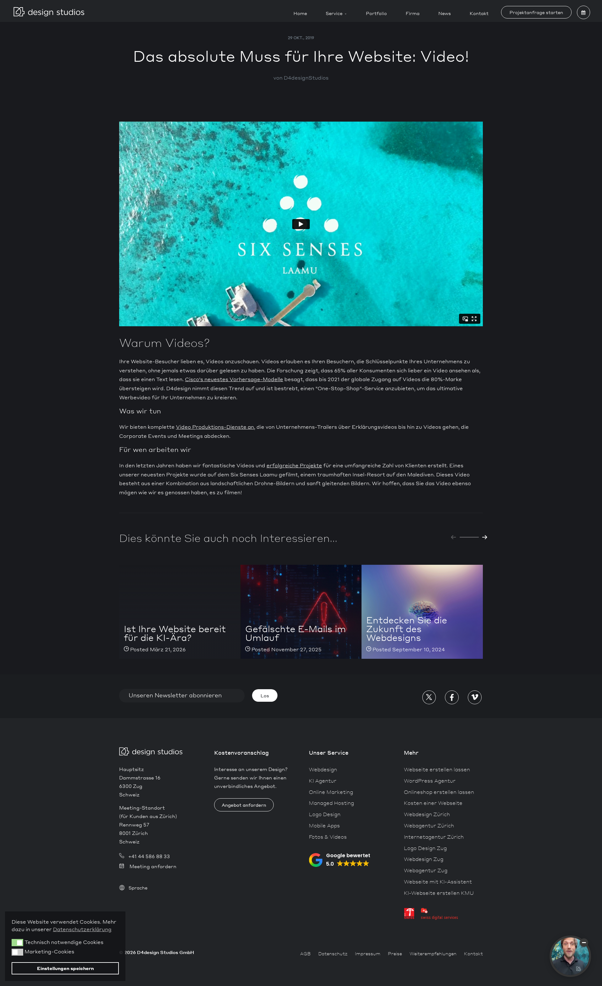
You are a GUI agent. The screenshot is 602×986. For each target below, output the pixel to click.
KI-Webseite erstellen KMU (439, 892)
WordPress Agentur (430, 780)
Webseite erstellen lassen (437, 769)
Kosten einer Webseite (433, 803)
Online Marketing (331, 792)
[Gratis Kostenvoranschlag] (583, 12)
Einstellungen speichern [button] (65, 968)
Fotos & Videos (328, 836)
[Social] (429, 697)
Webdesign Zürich (427, 814)
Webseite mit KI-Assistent (438, 881)
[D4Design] (48, 11)
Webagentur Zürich (429, 825)
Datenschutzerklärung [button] (82, 929)
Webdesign (323, 769)
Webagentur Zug (425, 870)
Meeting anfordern (153, 866)
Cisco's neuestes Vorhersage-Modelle (234, 379)
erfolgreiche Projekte (294, 465)
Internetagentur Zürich (434, 836)
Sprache (138, 887)
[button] (339, 860)
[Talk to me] (570, 956)
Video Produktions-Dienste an (215, 426)
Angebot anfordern (244, 805)
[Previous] (453, 537)
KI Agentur (322, 780)
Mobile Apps (324, 825)
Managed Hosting (331, 803)
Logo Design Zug (425, 848)
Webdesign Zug (423, 859)
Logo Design (325, 814)
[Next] (484, 537)
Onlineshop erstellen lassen (439, 792)
